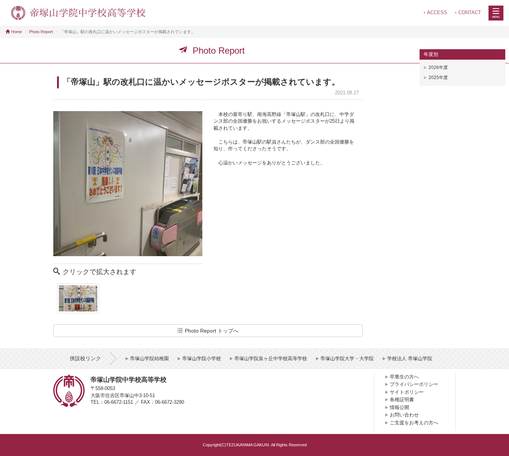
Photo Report (41, 31)
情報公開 (399, 407)
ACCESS (437, 12)
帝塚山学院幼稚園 (149, 358)
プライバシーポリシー (414, 384)
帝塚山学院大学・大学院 (347, 358)
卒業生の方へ (404, 377)
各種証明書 (402, 399)
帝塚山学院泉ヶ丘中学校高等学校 (270, 358)
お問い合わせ (404, 415)
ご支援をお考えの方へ (414, 422)
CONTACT (469, 12)
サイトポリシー (407, 392)
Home (16, 31)
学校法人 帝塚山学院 (409, 358)
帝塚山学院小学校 (201, 358)
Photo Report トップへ (211, 331)
